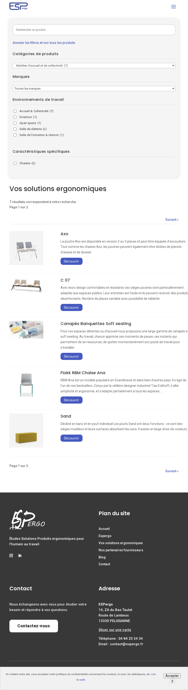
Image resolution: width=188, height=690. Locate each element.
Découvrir (71, 261)
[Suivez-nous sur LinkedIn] (19, 555)
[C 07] (26, 293)
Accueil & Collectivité (36, 111)
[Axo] (26, 264)
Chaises (27, 163)
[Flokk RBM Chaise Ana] (26, 398)
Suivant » (172, 219)
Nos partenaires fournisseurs (121, 550)
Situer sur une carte (115, 630)
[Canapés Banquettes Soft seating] (26, 337)
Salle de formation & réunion (41, 135)
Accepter (172, 676)
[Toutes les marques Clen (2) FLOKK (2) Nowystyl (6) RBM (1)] (94, 88)
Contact (104, 564)
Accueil (104, 529)
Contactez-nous (33, 625)
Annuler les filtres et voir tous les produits (44, 43)
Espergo (105, 536)
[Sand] (26, 446)
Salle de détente (33, 129)
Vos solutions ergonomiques (121, 543)
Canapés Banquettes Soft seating (96, 323)
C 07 (65, 280)
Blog (102, 557)
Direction (28, 117)
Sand (66, 416)
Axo (64, 234)
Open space (30, 123)
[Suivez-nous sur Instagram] (11, 555)
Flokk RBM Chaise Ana (83, 373)
